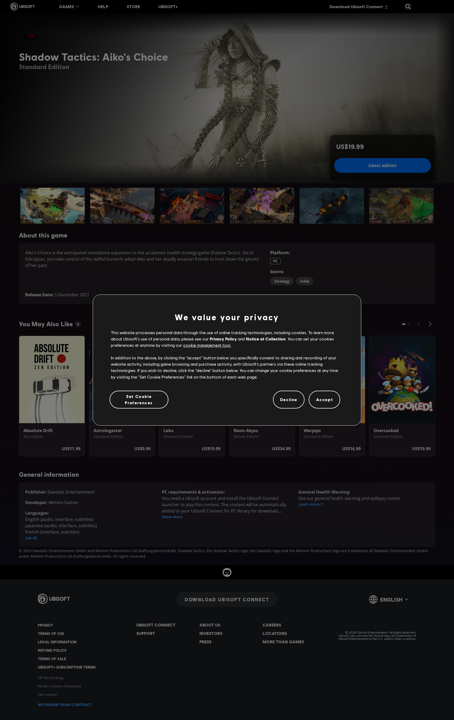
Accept (324, 399)
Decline (288, 399)
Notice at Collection (266, 338)
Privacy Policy (223, 338)
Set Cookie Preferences (139, 399)
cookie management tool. (207, 345)
